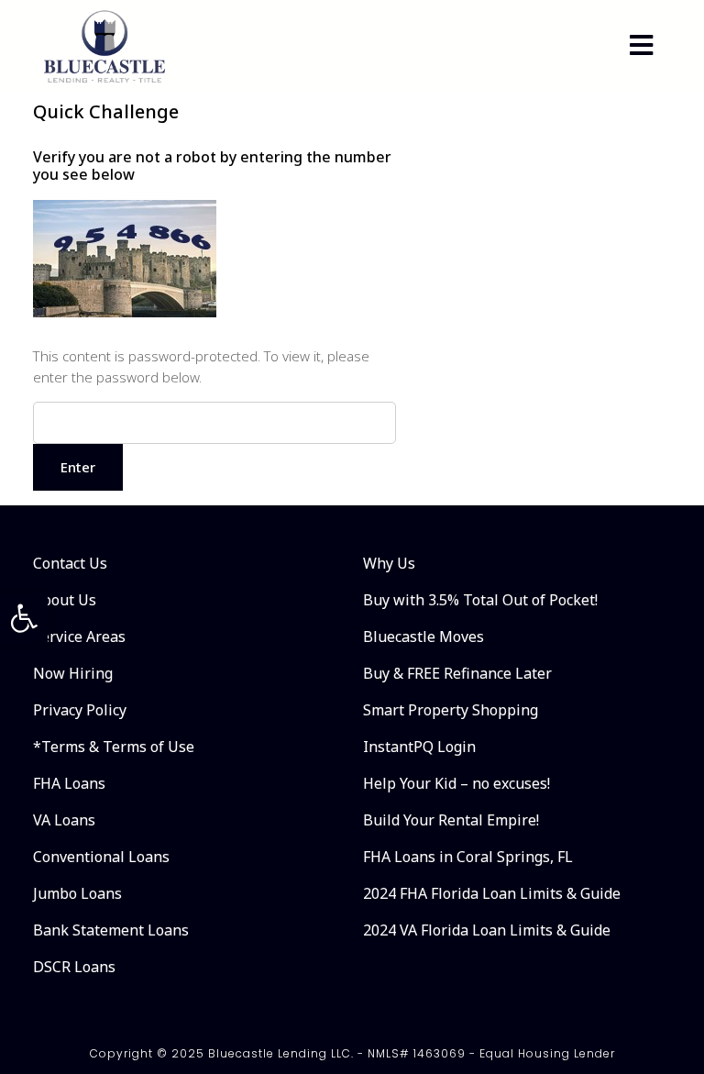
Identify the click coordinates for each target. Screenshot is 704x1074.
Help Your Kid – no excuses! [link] (456, 783)
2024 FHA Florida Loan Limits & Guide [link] (492, 893)
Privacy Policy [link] (79, 710)
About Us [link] (64, 600)
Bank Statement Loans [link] (111, 930)
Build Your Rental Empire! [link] (451, 820)
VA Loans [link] (64, 820)
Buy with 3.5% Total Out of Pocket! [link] (480, 600)
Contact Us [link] (70, 563)
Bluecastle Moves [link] (423, 636)
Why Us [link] (389, 563)
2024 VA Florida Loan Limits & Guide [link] (486, 930)
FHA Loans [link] (69, 783)
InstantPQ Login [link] (419, 746)
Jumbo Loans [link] (77, 893)
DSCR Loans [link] (74, 967)
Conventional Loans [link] (101, 856)
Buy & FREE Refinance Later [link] (457, 673)
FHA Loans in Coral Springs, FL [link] (468, 856)
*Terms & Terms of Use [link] (113, 746)
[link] (24, 618)
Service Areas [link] (79, 636)
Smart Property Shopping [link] (450, 710)
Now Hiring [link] (73, 673)
